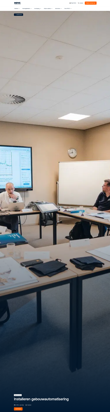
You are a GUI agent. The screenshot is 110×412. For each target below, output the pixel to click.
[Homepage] (17, 3)
